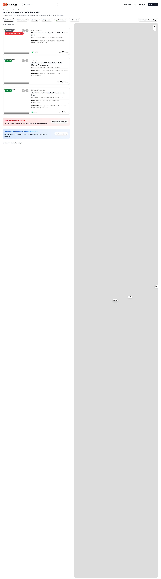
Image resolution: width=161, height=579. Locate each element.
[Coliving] (10, 4)
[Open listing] (50, 41)
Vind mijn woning (127, 4)
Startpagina (6, 10)
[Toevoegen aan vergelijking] (23, 30)
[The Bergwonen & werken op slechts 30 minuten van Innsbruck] (16, 71)
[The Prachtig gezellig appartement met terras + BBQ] (16, 41)
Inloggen (142, 4)
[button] (116, 300)
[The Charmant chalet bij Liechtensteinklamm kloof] (16, 101)
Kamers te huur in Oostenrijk (12, 143)
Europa (15, 10)
